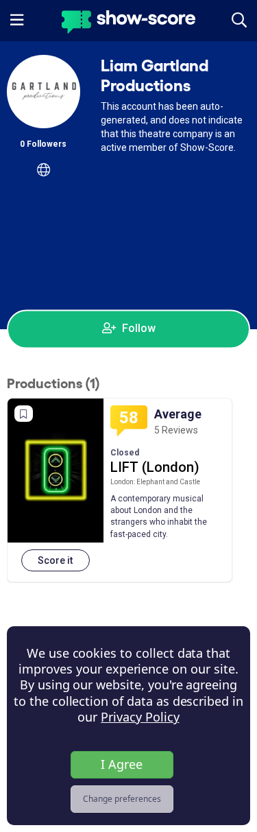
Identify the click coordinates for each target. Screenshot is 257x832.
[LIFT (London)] (55, 471)
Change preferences (122, 799)
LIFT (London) (154, 467)
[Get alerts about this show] (23, 413)
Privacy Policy (140, 717)
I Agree (122, 764)
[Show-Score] (128, 23)
